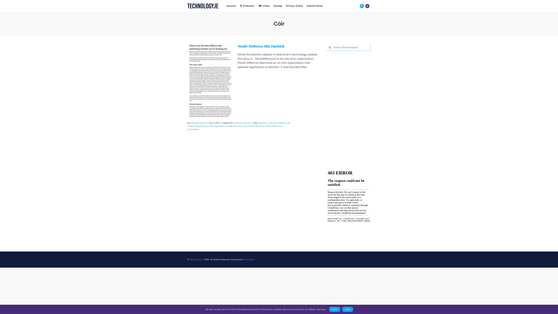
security (247, 123)
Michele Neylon (198, 123)
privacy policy (298, 309)
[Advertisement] (348, 97)
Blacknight (249, 259)
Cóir (288, 123)
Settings (321, 309)
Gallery (215, 80)
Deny (347, 309)
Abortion (263, 123)
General (238, 123)
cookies (217, 309)
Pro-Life (243, 126)
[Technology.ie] (202, 4)
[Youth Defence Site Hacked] (210, 80)
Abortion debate (277, 123)
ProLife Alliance (256, 126)
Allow (335, 309)
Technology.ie (197, 259)
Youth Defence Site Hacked (206, 80)
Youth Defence (272, 126)
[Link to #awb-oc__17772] (362, 6)
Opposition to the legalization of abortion (216, 126)
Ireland (190, 126)
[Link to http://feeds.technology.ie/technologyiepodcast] (367, 6)
